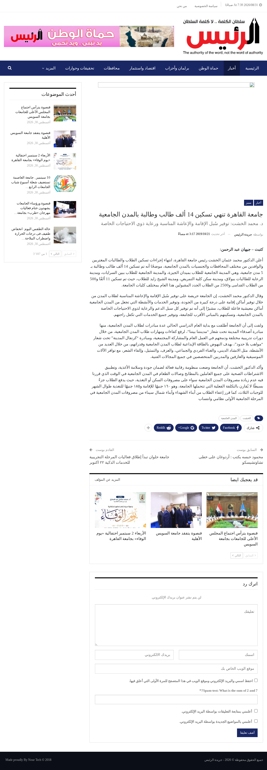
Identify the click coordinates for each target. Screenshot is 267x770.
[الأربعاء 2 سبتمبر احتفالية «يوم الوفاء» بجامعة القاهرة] (120, 510)
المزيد (51, 68)
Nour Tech (34, 760)
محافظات (112, 68)
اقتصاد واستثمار (142, 68)
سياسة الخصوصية (206, 6)
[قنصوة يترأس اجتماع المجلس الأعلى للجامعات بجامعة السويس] (232, 510)
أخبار (232, 68)
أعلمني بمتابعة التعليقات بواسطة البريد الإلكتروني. (216, 711)
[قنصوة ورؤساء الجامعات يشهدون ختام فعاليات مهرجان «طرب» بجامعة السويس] (65, 209)
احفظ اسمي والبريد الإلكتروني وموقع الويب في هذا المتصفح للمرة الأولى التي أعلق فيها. (191, 681)
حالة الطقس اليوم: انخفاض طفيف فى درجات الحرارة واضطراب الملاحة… (30, 233)
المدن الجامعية (229, 418)
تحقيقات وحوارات (79, 68)
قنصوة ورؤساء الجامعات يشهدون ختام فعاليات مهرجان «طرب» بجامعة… (32, 208)
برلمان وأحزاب (177, 68)
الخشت (247, 418)
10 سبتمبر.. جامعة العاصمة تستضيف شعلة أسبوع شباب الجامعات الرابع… (30, 182)
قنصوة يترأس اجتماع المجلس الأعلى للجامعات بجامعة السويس (32, 112)
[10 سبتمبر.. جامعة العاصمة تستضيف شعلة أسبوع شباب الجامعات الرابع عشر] (65, 183)
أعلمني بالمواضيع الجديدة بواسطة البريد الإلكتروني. (215, 722)
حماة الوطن (208, 68)
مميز (248, 202)
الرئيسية (252, 68)
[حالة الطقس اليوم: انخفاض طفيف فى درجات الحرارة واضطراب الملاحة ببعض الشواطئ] (65, 235)
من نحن (182, 6)
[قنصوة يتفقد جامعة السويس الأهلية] (176, 510)
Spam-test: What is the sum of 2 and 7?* (228, 690)
